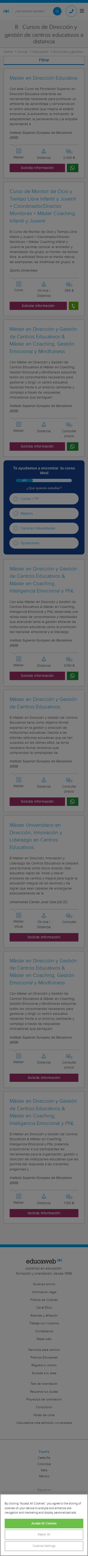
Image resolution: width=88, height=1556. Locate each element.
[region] (44, 1525)
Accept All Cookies (43, 1523)
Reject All (44, 1534)
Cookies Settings (44, 1546)
